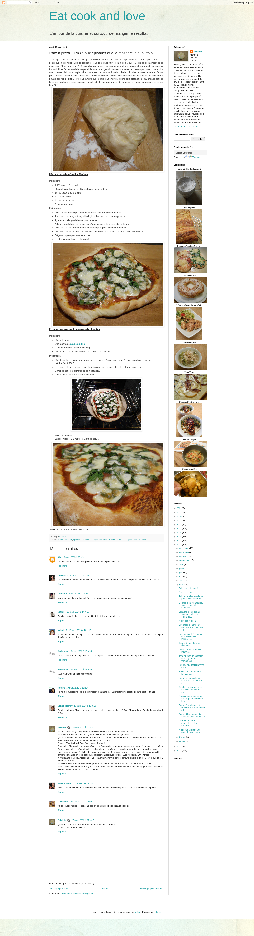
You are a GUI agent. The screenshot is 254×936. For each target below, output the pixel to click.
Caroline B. (63, 801)
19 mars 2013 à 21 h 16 (77, 688)
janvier (182, 741)
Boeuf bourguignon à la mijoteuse (190, 650)
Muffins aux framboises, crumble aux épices (190, 731)
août (181, 564)
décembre (184, 548)
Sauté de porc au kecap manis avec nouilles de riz (191, 680)
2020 (179, 516)
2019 (179, 520)
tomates (137, 540)
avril (181, 580)
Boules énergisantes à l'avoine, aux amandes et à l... (192, 708)
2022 (179, 508)
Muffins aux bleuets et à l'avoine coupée (190, 672)
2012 (179, 746)
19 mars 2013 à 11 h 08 (77, 594)
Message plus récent (60, 889)
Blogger (158, 912)
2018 (179, 524)
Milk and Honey (65, 706)
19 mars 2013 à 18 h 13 (80, 630)
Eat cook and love (97, 16)
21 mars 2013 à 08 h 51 (83, 727)
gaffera (138, 912)
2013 (179, 545)
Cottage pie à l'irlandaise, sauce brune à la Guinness (191, 605)
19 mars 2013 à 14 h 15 (78, 612)
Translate (196, 157)
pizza (130, 540)
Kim (60, 557)
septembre (184, 560)
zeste (144, 540)
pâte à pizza (122, 540)
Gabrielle (62, 727)
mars (181, 585)
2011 (179, 750)
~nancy (61, 594)
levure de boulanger (90, 540)
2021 (179, 512)
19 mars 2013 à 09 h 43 (78, 575)
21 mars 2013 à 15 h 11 (85, 783)
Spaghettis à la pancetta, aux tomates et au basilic (192, 715)
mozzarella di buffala (107, 540)
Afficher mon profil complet (186, 126)
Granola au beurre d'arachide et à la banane (188, 723)
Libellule (62, 575)
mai (181, 576)
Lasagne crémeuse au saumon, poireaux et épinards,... (190, 614)
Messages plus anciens (151, 889)
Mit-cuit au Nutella (187, 621)
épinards (77, 540)
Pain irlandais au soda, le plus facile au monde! (191, 597)
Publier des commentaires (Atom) (77, 894)
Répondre (62, 566)
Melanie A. (63, 630)
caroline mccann (65, 540)
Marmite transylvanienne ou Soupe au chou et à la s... (191, 698)
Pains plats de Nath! (188, 588)
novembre (184, 552)
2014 (179, 540)
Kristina (61, 688)
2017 (179, 528)
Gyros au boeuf (186, 592)
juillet (182, 568)
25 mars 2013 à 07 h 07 (83, 820)
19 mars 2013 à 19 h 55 (80, 651)
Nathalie (62, 612)
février (182, 737)
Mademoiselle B (65, 783)
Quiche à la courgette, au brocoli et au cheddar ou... (190, 689)
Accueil (105, 889)
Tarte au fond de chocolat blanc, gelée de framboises (191, 658)
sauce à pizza (77, 344)
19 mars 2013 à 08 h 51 (74, 557)
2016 (179, 532)
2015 (179, 536)
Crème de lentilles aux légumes (189, 644)
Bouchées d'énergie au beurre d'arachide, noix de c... (191, 627)
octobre (183, 556)
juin (181, 572)
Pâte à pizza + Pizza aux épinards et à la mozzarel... (190, 636)
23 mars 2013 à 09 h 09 (80, 801)
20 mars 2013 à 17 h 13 (85, 706)
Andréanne (63, 651)
